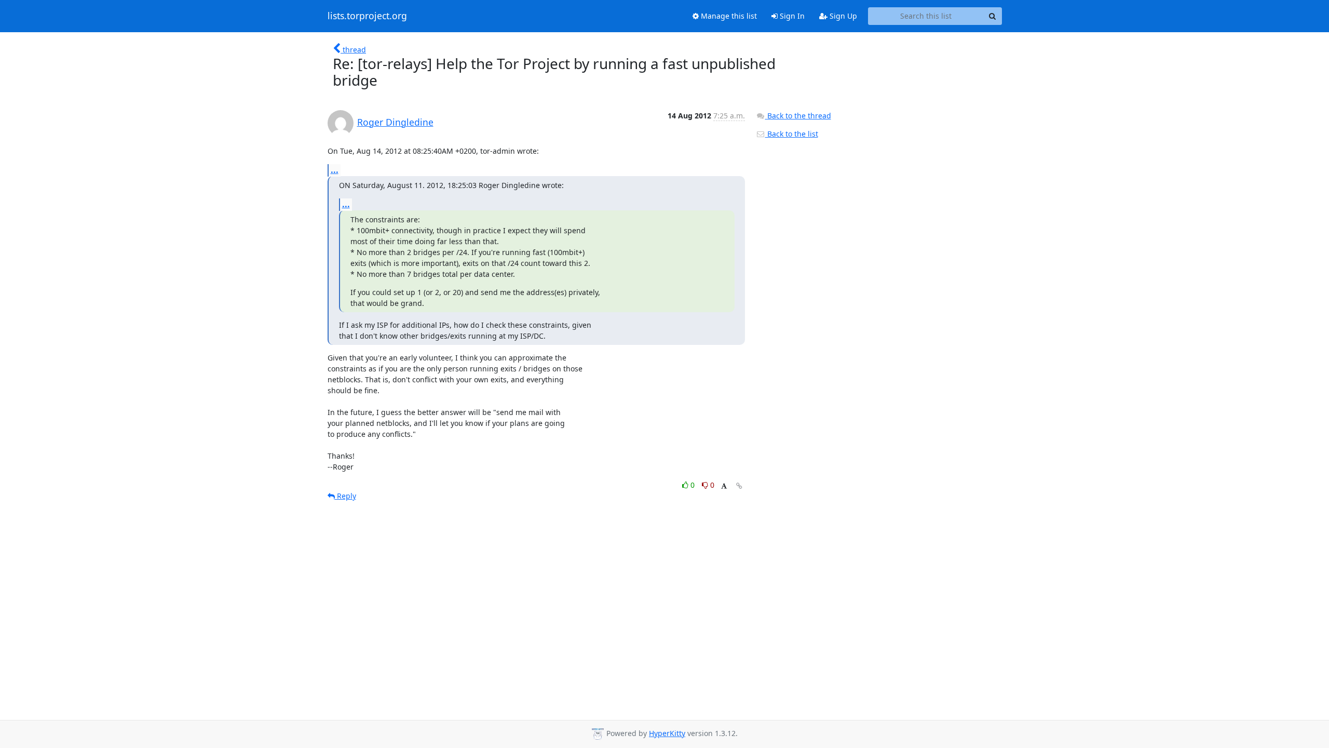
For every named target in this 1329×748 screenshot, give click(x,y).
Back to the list (791, 134)
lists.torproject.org (367, 16)
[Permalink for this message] (739, 486)
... (334, 170)
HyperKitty (667, 733)
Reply (345, 496)
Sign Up (842, 16)
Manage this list (728, 16)
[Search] (992, 16)
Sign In (791, 16)
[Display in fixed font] (724, 486)
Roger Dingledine (395, 122)
